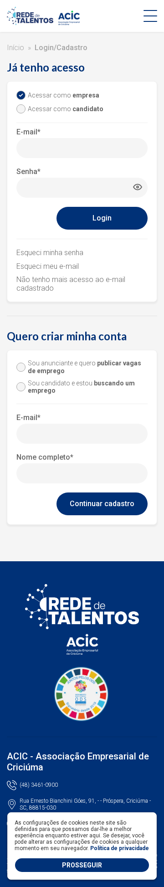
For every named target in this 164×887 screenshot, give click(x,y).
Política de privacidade (119, 848)
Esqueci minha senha (49, 252)
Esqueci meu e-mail (47, 266)
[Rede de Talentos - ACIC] (45, 16)
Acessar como (63, 95)
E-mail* (28, 132)
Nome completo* (44, 457)
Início (15, 47)
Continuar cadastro (102, 503)
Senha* (28, 171)
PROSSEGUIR (82, 865)
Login (102, 218)
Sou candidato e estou (81, 387)
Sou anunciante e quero (84, 366)
